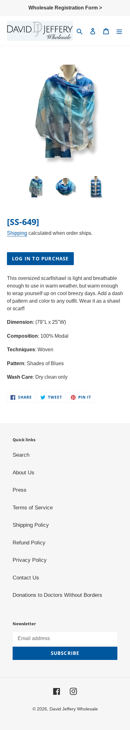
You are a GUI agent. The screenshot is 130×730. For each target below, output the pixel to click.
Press (20, 490)
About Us (23, 473)
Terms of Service (33, 508)
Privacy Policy (30, 560)
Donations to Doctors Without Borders (57, 595)
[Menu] (119, 31)
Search (21, 455)
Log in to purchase (40, 258)
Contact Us (26, 578)
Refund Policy (29, 543)
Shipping (17, 233)
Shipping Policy (31, 525)
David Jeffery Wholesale (74, 708)
